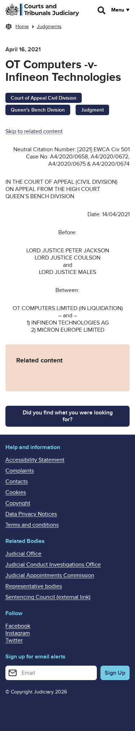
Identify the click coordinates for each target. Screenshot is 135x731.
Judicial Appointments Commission (49, 575)
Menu (117, 10)
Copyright (17, 503)
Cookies (15, 492)
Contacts (16, 481)
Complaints (19, 470)
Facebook (17, 626)
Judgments (49, 26)
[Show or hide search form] (102, 10)
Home (22, 26)
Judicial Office (23, 553)
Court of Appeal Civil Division (43, 98)
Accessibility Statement (34, 460)
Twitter (14, 640)
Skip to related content (34, 131)
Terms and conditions (32, 524)
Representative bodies (33, 586)
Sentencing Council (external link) (47, 597)
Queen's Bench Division (38, 110)
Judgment (92, 110)
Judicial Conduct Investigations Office (53, 564)
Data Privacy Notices (31, 514)
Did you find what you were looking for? (68, 416)
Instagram (17, 633)
